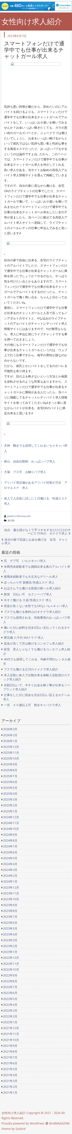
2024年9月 (10, 835)
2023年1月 (10, 952)
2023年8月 (10, 911)
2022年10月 (11, 969)
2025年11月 (11, 753)
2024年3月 (10, 870)
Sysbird (21, 1129)
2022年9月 (10, 975)
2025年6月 (10, 782)
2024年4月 (10, 864)
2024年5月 (10, 858)
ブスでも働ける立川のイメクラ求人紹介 (31, 669)
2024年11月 (11, 823)
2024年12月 (11, 817)
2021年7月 (10, 1057)
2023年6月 (10, 923)
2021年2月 (10, 1087)
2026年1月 (10, 741)
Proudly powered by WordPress (23, 1123)
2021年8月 (10, 1051)
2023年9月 (10, 905)
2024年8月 (10, 840)
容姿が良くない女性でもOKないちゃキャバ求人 (36, 606)
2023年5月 (10, 928)
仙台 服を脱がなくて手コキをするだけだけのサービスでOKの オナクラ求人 (37, 531)
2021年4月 (10, 1075)
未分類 (11, 520)
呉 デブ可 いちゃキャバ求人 (25, 561)
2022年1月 (10, 1022)
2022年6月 (10, 993)
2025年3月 (10, 799)
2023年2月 (10, 946)
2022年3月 (10, 1010)
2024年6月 (10, 852)
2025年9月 (10, 764)
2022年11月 (11, 964)
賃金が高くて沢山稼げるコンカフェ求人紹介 (34, 643)
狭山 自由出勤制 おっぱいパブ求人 (29, 461)
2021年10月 (11, 1040)
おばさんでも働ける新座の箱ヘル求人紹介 (32, 588)
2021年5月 (10, 1069)
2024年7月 (10, 846)
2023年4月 (10, 934)
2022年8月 (10, 981)
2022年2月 (10, 1016)
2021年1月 (10, 1092)
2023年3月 (10, 940)
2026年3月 (10, 729)
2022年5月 (10, 999)
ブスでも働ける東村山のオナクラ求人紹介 (32, 612)
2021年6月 (10, 1063)
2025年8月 (10, 770)
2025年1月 (10, 811)
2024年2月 (10, 876)
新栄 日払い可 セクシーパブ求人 (28, 594)
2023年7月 (10, 917)
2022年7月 (10, 987)
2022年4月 (10, 1005)
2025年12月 (11, 747)
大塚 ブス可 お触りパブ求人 (25, 472)
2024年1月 (10, 881)
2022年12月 (11, 958)
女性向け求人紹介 (32, 21)
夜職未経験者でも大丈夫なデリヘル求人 (31, 577)
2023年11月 (11, 893)
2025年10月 (11, 758)
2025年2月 (10, 805)
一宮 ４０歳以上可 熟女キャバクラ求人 (32, 705)
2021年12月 (11, 1028)
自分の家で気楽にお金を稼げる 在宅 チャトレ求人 (35, 541)
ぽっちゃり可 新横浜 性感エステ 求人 (29, 582)
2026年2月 (10, 735)
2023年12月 (11, 887)
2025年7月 (10, 776)
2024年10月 (11, 829)
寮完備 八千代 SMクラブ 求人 (24, 638)
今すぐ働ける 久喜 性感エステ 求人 (28, 600)
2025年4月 (10, 794)
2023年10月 (11, 899)
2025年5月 (10, 788)
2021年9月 (10, 1046)
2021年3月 (10, 1081)
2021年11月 (11, 1034)
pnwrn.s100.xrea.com (19, 516)
